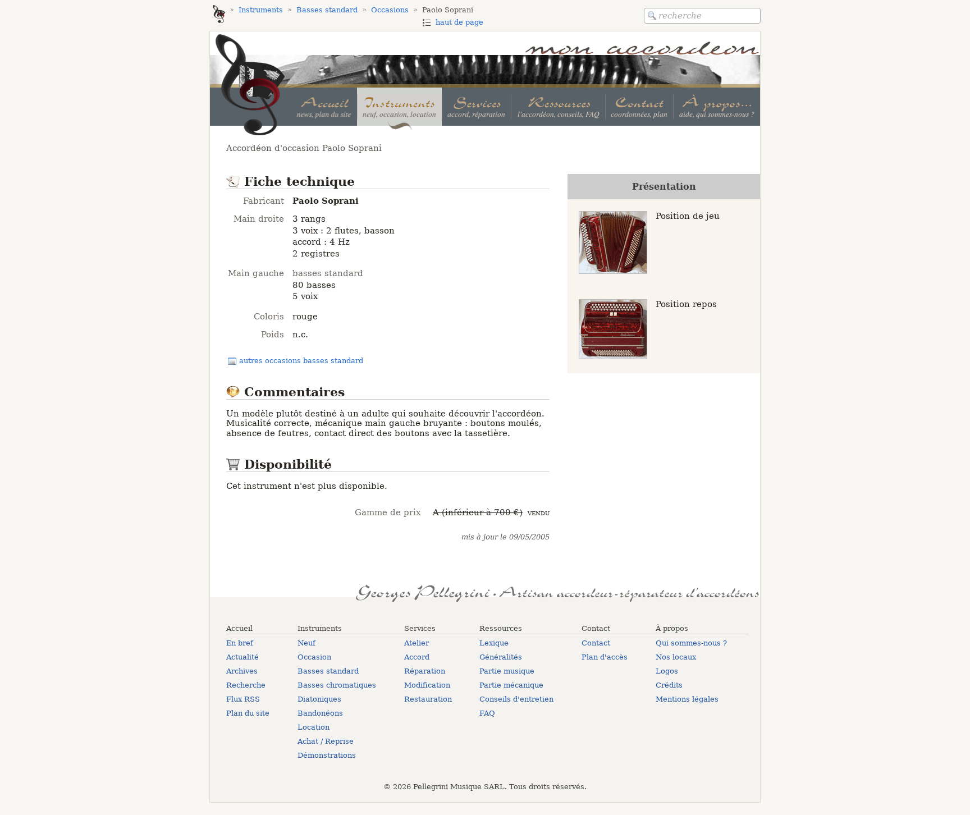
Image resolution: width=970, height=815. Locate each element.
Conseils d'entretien (516, 699)
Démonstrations (327, 755)
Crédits (669, 685)
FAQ (487, 713)
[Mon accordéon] (219, 15)
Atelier (416, 643)
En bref (239, 643)
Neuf (306, 643)
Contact (596, 643)
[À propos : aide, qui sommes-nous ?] (716, 107)
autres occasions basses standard (301, 360)
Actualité (242, 657)
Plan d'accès (605, 657)
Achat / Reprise (326, 741)
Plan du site (247, 713)
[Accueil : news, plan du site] (324, 107)
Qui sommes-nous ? (691, 643)
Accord (416, 657)
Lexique (494, 643)
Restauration (428, 699)
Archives (242, 671)
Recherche (246, 685)
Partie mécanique (511, 685)
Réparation (424, 671)
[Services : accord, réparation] (476, 107)
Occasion (314, 657)
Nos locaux (676, 657)
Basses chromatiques (337, 685)
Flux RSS (243, 699)
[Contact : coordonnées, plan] (639, 107)
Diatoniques (319, 699)
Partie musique (506, 671)
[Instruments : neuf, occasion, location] (399, 107)
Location (314, 727)
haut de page (459, 22)
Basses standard (328, 671)
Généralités (500, 657)
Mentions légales (687, 699)
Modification (427, 685)
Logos (667, 671)
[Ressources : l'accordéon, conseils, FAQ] (558, 107)
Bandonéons (320, 713)
